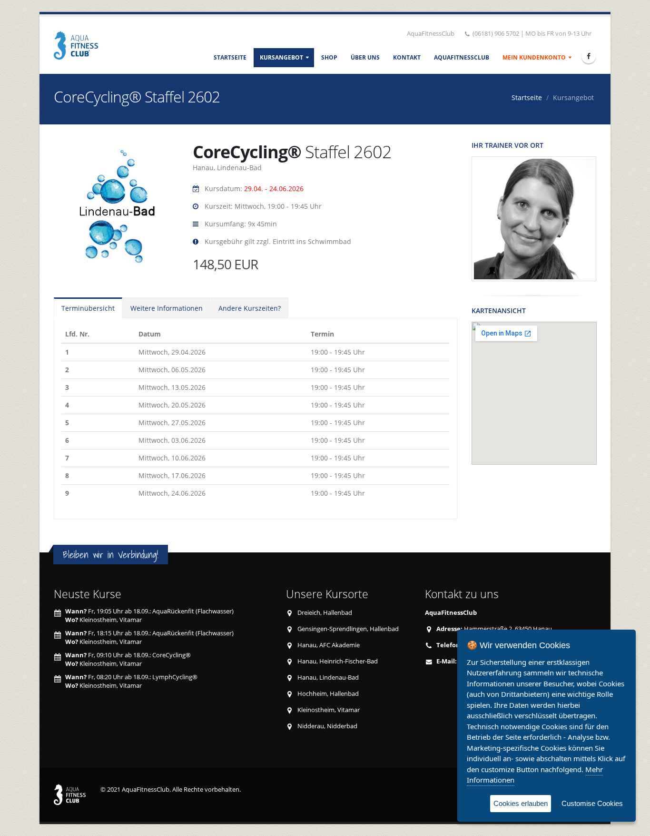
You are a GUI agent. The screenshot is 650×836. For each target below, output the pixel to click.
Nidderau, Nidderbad (327, 726)
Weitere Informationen (166, 308)
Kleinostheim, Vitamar (328, 710)
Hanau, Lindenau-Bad (328, 677)
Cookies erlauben (520, 803)
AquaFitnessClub (461, 57)
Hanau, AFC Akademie (328, 645)
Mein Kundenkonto (534, 57)
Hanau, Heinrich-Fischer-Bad (337, 661)
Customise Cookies (592, 803)
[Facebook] (588, 56)
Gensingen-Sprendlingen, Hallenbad (348, 629)
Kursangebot (281, 57)
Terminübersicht (88, 308)
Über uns (365, 57)
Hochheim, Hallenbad (328, 694)
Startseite (230, 57)
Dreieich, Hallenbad (324, 613)
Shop (329, 57)
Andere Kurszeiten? (249, 308)
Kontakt (407, 57)
